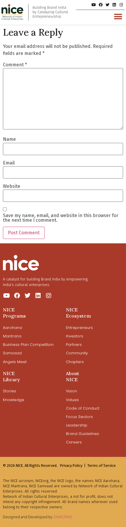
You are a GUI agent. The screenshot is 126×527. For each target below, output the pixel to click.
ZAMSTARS (62, 516)
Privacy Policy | (73, 465)
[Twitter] (107, 4)
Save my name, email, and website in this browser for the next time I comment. (60, 218)
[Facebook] (100, 4)
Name (9, 139)
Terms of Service (101, 465)
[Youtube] (93, 4)
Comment (15, 65)
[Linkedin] (114, 4)
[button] (118, 16)
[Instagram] (121, 4)
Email (9, 163)
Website (11, 186)
